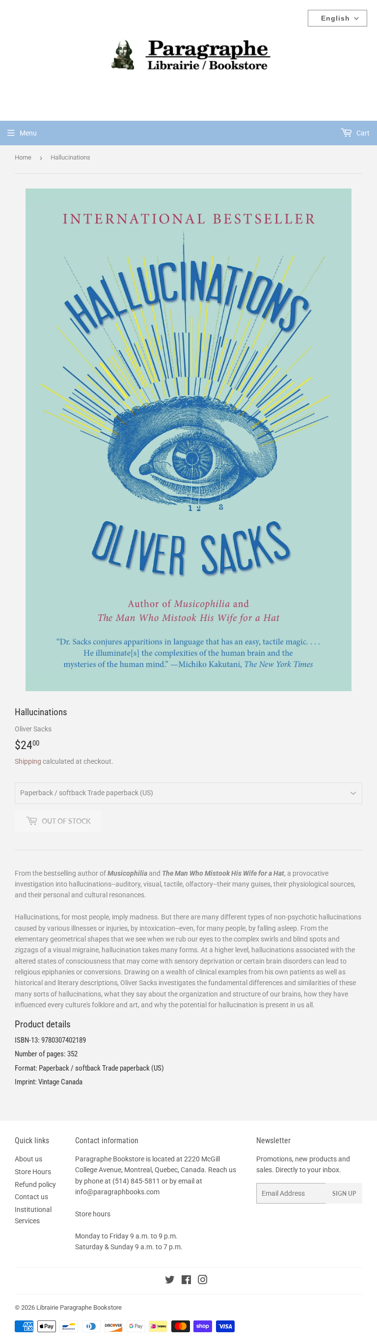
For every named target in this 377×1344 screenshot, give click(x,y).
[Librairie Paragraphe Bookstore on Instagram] (203, 1281)
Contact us (31, 1197)
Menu (28, 133)
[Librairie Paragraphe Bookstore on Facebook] (186, 1281)
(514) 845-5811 (136, 1181)
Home (23, 157)
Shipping (28, 761)
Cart (362, 133)
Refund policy (35, 1184)
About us (28, 1159)
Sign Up (344, 1193)
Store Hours (33, 1172)
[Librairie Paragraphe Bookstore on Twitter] (170, 1281)
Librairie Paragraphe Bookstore (79, 1307)
